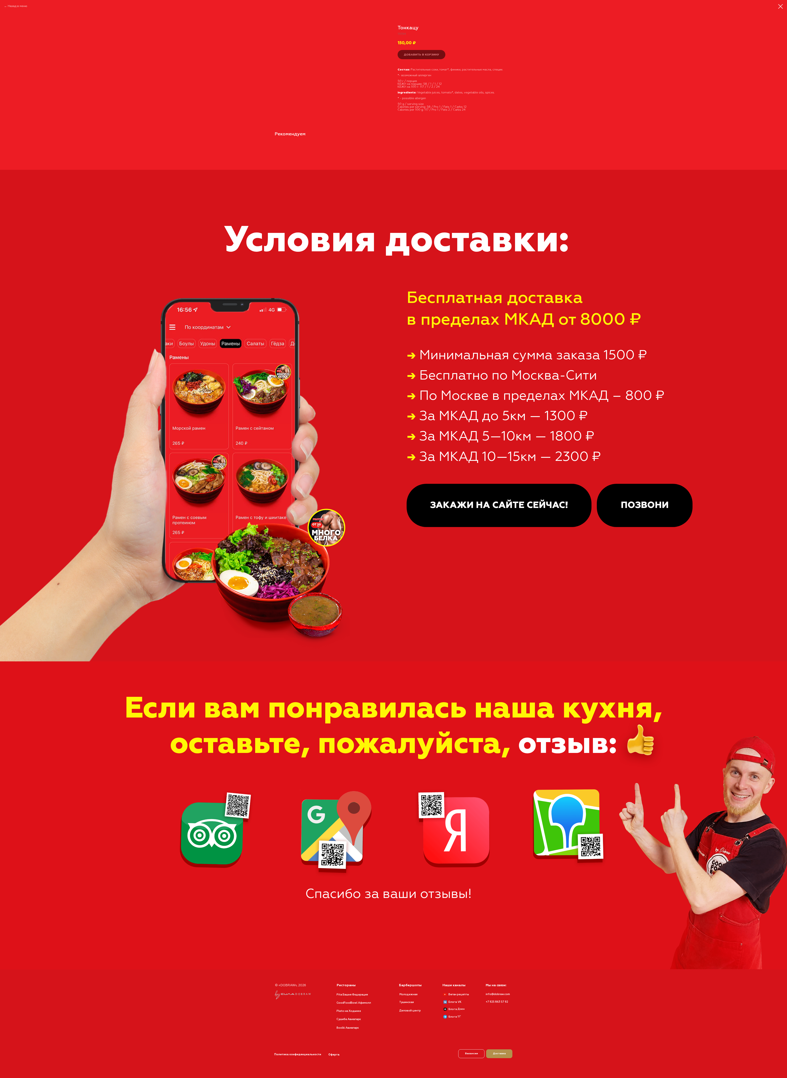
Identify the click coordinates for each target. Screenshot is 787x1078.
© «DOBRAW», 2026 (290, 985)
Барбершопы (410, 985)
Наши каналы (453, 985)
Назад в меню (17, 6)
